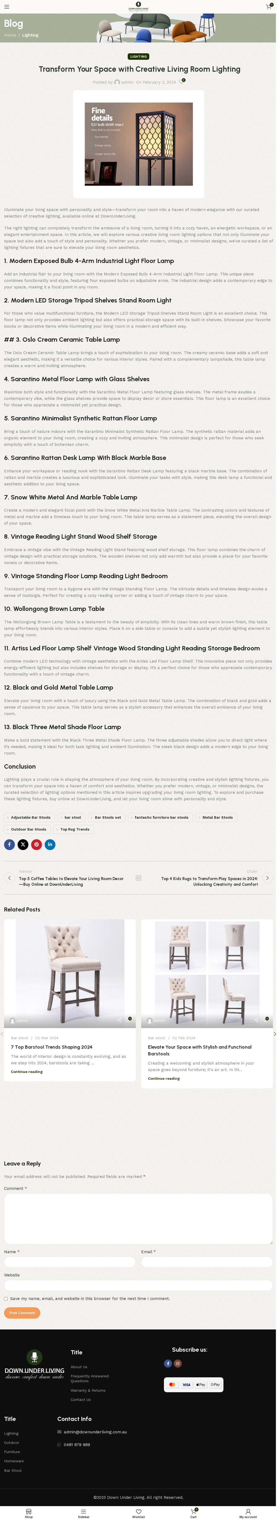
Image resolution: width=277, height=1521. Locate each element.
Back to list (138, 878)
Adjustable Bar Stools (31, 817)
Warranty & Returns (88, 1390)
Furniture (12, 1452)
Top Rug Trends (75, 829)
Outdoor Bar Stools (28, 829)
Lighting (30, 35)
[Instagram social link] (178, 1363)
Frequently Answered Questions (90, 1378)
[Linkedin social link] (50, 844)
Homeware (14, 1461)
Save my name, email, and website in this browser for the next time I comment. (90, 1298)
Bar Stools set (108, 817)
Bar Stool (13, 1470)
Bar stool (19, 1038)
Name (12, 1251)
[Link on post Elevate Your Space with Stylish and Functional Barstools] (207, 973)
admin (127, 82)
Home (10, 35)
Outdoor (11, 1442)
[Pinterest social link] (36, 844)
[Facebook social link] (9, 844)
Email (148, 1251)
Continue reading (27, 1071)
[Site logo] (138, 6)
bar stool (73, 817)
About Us (79, 1367)
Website (12, 1275)
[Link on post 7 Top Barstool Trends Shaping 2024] (70, 973)
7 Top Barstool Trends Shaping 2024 (52, 1047)
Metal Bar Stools (218, 817)
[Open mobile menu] (6, 6)
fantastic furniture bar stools (162, 817)
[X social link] (23, 844)
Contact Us (81, 1399)
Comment (15, 1188)
